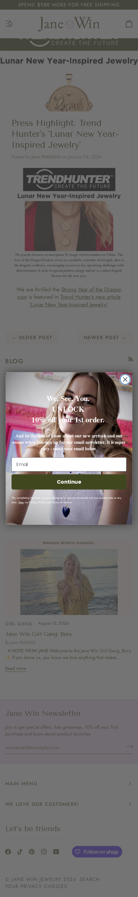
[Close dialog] (125, 379)
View (21, 502)
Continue (69, 481)
